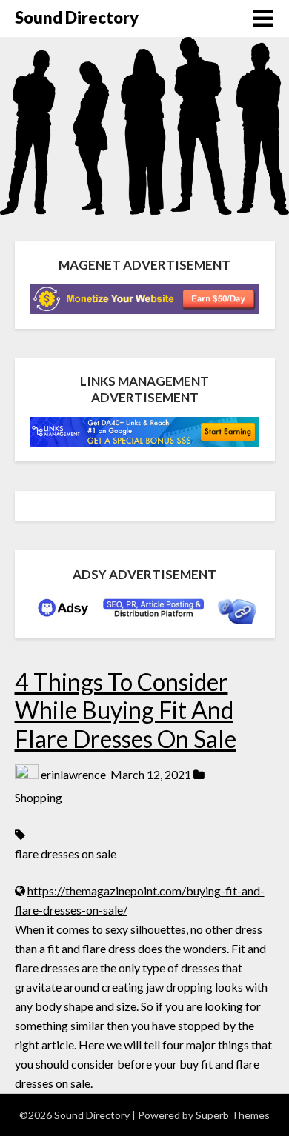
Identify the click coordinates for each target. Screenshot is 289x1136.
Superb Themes (233, 1115)
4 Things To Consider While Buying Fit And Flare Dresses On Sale (125, 710)
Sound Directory (77, 17)
